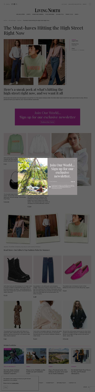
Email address (52, 182)
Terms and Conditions (64, 186)
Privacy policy (54, 186)
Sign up (73, 181)
